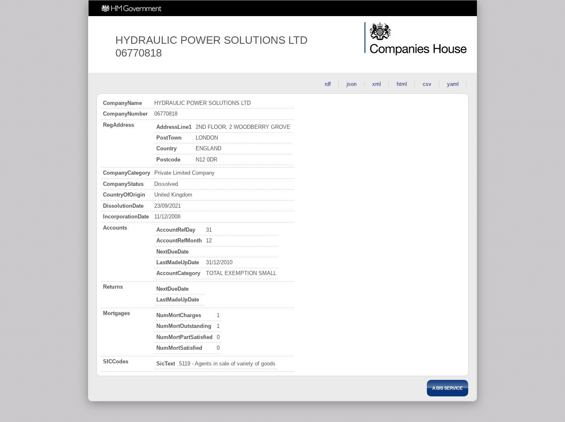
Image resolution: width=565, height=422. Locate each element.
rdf (328, 84)
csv (427, 84)
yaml (453, 84)
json (352, 84)
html (402, 84)
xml (376, 84)
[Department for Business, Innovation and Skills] (447, 388)
